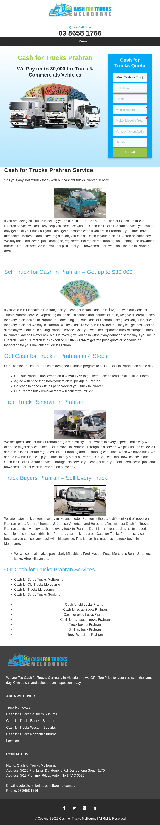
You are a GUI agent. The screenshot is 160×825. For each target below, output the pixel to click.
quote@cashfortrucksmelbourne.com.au (45, 785)
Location (12, 741)
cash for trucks (74, 180)
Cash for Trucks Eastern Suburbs (30, 721)
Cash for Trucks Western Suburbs (31, 727)
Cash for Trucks (132, 221)
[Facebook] (64, 808)
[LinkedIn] (94, 808)
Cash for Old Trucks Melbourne (37, 584)
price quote (110, 340)
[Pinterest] (84, 808)
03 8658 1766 (80, 33)
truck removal (43, 391)
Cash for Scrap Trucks (30, 594)
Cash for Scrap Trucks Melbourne (39, 579)
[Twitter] (74, 808)
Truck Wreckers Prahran (85, 634)
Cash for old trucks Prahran (85, 604)
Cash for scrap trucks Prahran (85, 609)
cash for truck (34, 442)
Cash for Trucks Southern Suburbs (31, 714)
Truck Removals (18, 707)
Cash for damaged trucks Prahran (85, 619)
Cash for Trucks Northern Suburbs (31, 734)
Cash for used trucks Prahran (85, 614)
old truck (71, 221)
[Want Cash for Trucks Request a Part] (130, 77)
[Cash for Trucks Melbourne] (80, 10)
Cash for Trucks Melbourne (34, 589)
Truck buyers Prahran (85, 624)
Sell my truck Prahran (85, 629)
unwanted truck (95, 246)
